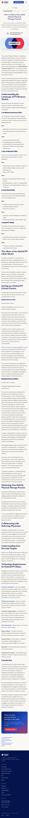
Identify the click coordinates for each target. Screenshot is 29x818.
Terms (2, 815)
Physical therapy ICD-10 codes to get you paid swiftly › (7, 744)
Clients (3, 792)
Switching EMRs (5, 790)
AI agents (3, 786)
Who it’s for (4, 788)
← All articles (14, 7)
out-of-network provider (11, 155)
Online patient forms (6, 769)
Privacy (7, 815)
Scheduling (3, 766)
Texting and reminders (6, 771)
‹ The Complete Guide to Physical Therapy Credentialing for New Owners (7, 739)
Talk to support (4, 807)
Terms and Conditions (6, 794)
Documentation (4, 777)
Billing (2, 780)
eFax (2, 775)
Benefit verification (5, 773)
